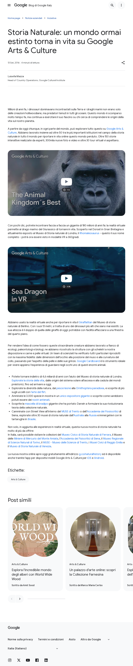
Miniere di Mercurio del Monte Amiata (36, 438)
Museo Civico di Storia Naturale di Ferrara (86, 434)
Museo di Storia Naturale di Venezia (30, 446)
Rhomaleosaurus (89, 233)
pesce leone (63, 388)
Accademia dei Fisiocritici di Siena (80, 438)
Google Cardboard (88, 361)
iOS (89, 458)
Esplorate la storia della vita (28, 380)
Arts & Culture (18, 479)
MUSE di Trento (70, 411)
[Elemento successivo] (20, 599)
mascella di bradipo (36, 403)
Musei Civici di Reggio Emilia (106, 442)
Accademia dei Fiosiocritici (102, 411)
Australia (78, 415)
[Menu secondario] (121, 5)
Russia (93, 415)
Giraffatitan (85, 322)
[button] (123, 63)
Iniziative (51, 18)
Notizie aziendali (33, 18)
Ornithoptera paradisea (90, 388)
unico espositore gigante (75, 396)
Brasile (32, 419)
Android (99, 458)
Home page (14, 18)
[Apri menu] (9, 5)
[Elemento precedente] (12, 599)
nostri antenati (40, 400)
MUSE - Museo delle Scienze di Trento (65, 442)
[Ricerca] (112, 5)
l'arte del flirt (38, 392)
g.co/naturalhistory (90, 454)
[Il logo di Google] (14, 628)
